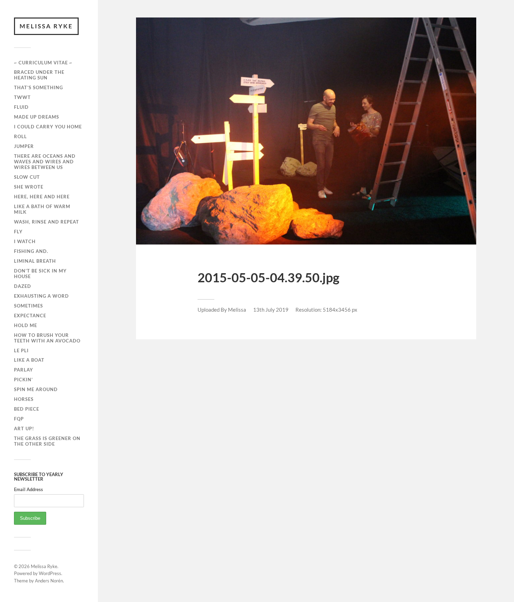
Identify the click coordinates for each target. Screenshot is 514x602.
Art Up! (24, 428)
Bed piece (26, 409)
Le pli (21, 350)
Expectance (30, 315)
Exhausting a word (41, 296)
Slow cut (27, 177)
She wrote (28, 187)
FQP (19, 419)
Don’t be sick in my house (40, 273)
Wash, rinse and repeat (46, 222)
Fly (18, 231)
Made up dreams (36, 117)
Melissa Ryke (46, 26)
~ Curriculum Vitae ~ (43, 62)
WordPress (50, 573)
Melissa (237, 309)
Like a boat (29, 360)
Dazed (22, 286)
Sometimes (28, 306)
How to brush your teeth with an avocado (47, 338)
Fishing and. (31, 251)
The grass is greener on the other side (47, 441)
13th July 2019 (270, 309)
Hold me (25, 325)
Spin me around (36, 389)
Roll (20, 136)
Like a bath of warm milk (42, 209)
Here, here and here (42, 196)
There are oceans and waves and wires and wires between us (45, 161)
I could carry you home (48, 126)
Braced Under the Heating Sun (39, 74)
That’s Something (38, 87)
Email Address (28, 489)
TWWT (22, 97)
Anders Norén (49, 580)
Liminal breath (35, 261)
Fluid (21, 107)
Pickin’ (23, 379)
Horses (24, 399)
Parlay (23, 370)
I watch (25, 241)
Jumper (24, 146)
